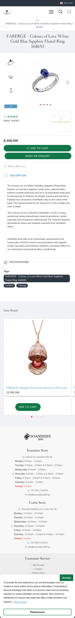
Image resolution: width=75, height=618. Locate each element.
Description (18, 175)
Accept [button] (66, 577)
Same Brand (10, 310)
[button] (23, 82)
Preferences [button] (37, 612)
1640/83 (9, 285)
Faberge (22, 285)
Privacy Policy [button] (20, 602)
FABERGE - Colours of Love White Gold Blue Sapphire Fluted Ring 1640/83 (34, 278)
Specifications (19, 262)
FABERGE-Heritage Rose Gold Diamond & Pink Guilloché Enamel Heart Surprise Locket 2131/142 (38, 387)
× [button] (72, 577)
